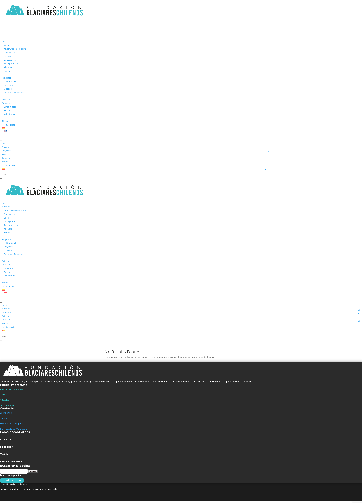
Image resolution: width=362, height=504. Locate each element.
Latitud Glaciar (11, 81)
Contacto (6, 103)
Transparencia (11, 63)
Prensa (7, 71)
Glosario (8, 88)
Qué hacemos (10, 52)
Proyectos (6, 77)
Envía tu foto (10, 106)
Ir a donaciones (12, 480)
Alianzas (8, 67)
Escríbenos (6, 413)
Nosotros (6, 45)
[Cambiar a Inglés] (138, 131)
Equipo (7, 56)
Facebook (6, 446)
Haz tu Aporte (8, 124)
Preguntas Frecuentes (14, 92)
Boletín (7, 110)
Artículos (6, 99)
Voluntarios (9, 114)
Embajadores (10, 60)
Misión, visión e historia (15, 48)
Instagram (7, 439)
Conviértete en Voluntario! (14, 429)
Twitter (5, 454)
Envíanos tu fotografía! (12, 423)
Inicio (4, 41)
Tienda (5, 121)
